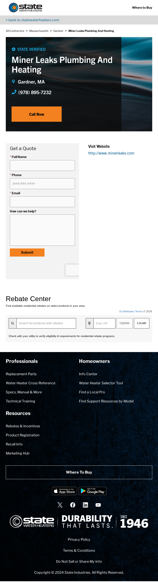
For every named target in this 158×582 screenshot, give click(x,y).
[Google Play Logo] (92, 491)
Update (125, 323)
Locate (141, 323)
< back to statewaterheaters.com (32, 20)
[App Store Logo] (64, 491)
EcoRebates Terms (131, 311)
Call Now (36, 114)
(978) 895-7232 (34, 92)
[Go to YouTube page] (98, 505)
